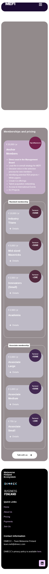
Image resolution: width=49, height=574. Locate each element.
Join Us (7, 526)
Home (6, 507)
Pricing (7, 517)
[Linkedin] (42, 563)
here (39, 551)
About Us (8, 512)
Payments (8, 521)
